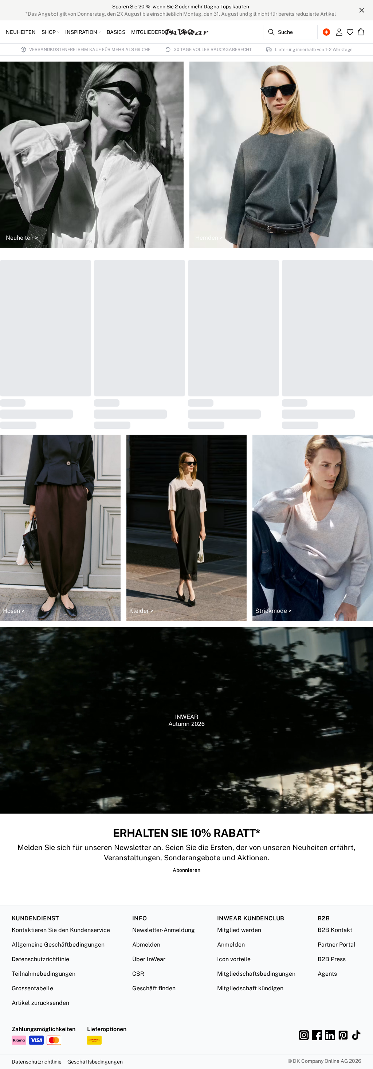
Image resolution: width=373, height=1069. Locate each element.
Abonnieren (186, 882)
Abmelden (146, 956)
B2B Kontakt (335, 941)
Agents (327, 985)
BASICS (116, 32)
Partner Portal (337, 956)
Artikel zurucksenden (40, 1014)
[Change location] (326, 32)
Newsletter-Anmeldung (163, 941)
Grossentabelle (32, 999)
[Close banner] (361, 10)
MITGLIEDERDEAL (153, 32)
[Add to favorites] (83, 267)
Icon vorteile (234, 970)
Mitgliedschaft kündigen (250, 999)
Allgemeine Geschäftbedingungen (58, 956)
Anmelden (231, 956)
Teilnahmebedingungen (43, 985)
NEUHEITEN (21, 32)
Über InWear (148, 970)
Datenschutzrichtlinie (40, 970)
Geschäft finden (154, 999)
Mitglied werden (239, 941)
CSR (138, 985)
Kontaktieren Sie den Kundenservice (61, 941)
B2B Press (332, 970)
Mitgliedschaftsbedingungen (256, 985)
